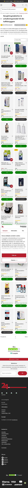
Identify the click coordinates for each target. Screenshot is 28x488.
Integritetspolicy (5, 434)
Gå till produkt (7, 66)
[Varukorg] (26, 5)
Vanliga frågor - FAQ (6, 413)
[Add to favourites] (12, 56)
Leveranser (4, 435)
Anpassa (13, 260)
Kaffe (17, 13)
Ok (22, 373)
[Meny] (1, 5)
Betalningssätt (5, 441)
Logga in (3, 411)
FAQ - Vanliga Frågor (6, 444)
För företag (4, 448)
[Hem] (14, 5)
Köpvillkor (4, 432)
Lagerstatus (4, 442)
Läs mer (2, 36)
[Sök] (25, 9)
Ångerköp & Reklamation (7, 439)
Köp (21, 66)
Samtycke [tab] (5, 230)
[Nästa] (26, 25)
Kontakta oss (4, 437)
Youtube (5, 457)
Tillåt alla (14, 255)
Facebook (6, 460)
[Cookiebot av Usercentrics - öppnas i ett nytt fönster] (20, 227)
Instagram (6, 462)
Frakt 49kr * (14, 359)
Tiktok (5, 464)
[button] (21, 40)
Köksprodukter (12, 13)
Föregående (3, 337)
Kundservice (15, 420)
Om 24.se (3, 410)
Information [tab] (14, 230)
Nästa (26, 337)
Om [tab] (23, 230)
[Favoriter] (22, 5)
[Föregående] (1, 25)
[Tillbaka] (1, 19)
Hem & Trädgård (6, 13)
